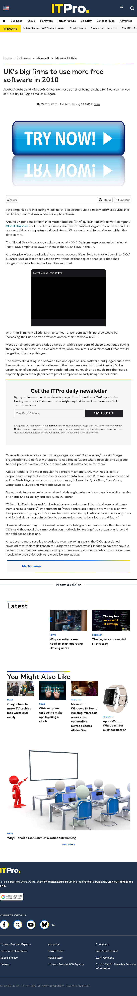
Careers (5, 964)
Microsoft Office (66, 58)
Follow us (107, 199)
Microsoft (42, 58)
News (97, 104)
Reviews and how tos (104, 28)
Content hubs (106, 21)
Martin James (49, 104)
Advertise (126, 21)
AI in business (78, 28)
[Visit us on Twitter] (17, 925)
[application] (68, 298)
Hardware (46, 21)
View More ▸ (68, 844)
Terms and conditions (13, 951)
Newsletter (124, 199)
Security (86, 21)
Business (16, 21)
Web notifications (107, 951)
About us (53, 944)
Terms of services (59, 425)
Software (24, 58)
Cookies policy (9, 957)
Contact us (103, 944)
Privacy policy (56, 951)
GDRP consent (105, 957)
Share (14, 199)
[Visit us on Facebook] (4, 925)
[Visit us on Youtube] (31, 925)
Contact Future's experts (15, 944)
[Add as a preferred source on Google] (11, 896)
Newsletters (55, 957)
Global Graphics (17, 226)
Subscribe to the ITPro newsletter (44, 28)
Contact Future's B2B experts (66, 964)
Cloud (31, 21)
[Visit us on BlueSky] (43, 925)
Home (7, 58)
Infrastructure (67, 21)
